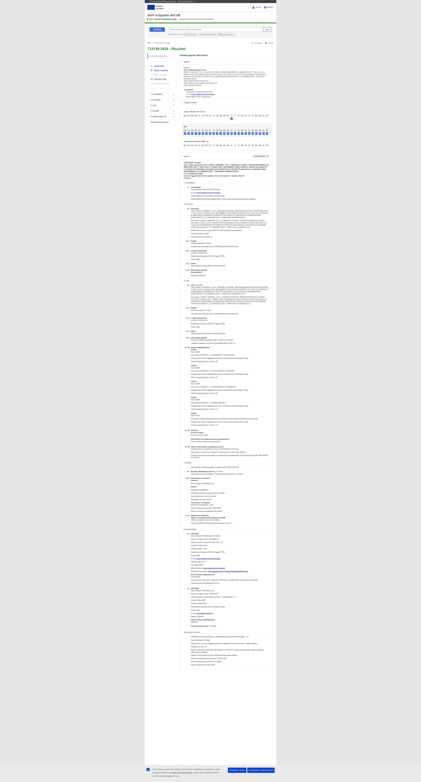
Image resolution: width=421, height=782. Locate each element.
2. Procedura (156, 100)
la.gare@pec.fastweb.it (204, 613)
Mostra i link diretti (161, 70)
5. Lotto (153, 105)
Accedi (258, 7)
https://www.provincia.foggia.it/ (214, 568)
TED (149, 43)
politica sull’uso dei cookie (182, 773)
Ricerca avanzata (190, 34)
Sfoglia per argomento (226, 34)
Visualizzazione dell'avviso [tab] (158, 56)
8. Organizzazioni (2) (159, 116)
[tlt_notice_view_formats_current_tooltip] (267, 156)
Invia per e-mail (160, 79)
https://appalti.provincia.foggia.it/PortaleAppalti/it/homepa (228, 571)
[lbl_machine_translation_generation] (208, 142)
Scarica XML (159, 66)
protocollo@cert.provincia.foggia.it (203, 94)
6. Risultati (155, 111)
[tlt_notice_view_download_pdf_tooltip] (185, 133)
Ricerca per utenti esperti (207, 34)
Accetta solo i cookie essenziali (261, 770)
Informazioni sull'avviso (160, 122)
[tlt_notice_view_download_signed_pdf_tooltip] (231, 118)
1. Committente (156, 94)
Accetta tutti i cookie (237, 770)
